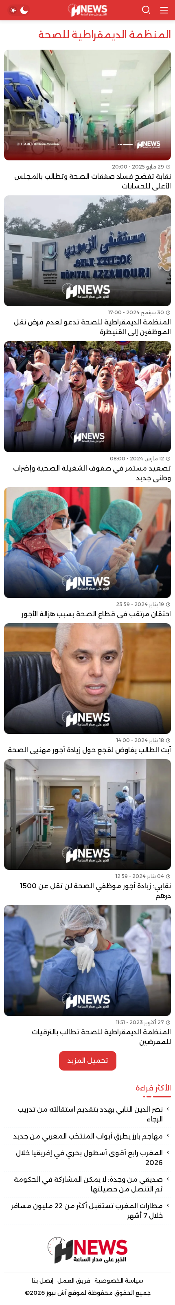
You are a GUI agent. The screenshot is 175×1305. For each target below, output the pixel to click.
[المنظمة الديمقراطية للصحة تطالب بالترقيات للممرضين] (87, 976)
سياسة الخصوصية (118, 1280)
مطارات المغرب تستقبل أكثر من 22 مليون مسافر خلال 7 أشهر (87, 1211)
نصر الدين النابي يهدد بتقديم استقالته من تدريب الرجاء (90, 1114)
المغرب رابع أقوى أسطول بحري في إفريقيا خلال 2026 (89, 1158)
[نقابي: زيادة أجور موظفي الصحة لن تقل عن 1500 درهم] (87, 830)
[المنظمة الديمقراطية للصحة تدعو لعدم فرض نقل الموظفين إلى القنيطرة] (87, 266)
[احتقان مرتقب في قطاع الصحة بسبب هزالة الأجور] (87, 553)
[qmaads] (87, 1250)
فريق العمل (73, 1280)
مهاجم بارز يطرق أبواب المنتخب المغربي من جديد (88, 1136)
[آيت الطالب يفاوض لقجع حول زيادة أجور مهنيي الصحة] (87, 689)
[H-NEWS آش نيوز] (87, 10)
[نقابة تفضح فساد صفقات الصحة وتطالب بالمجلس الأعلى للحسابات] (87, 120)
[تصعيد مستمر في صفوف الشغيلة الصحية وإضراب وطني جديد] (87, 412)
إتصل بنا (42, 1280)
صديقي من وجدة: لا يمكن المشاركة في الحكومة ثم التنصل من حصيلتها (88, 1184)
